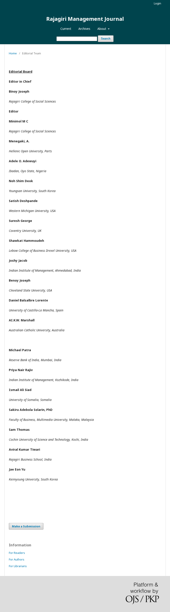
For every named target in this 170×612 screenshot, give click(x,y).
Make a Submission (26, 526)
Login (157, 3)
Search (105, 38)
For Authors (16, 559)
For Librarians (18, 566)
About (102, 29)
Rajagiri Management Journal (85, 18)
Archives (84, 29)
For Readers (17, 553)
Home (13, 53)
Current (65, 29)
